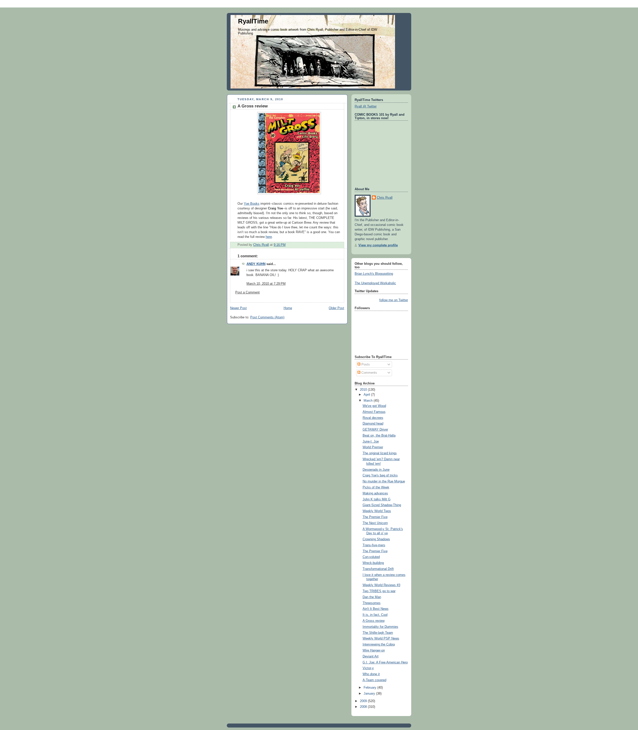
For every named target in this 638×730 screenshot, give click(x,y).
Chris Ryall (385, 197)
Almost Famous (374, 412)
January (370, 693)
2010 (364, 389)
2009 (364, 701)
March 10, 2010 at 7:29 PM (266, 283)
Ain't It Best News (376, 609)
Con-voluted (371, 557)
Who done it (371, 674)
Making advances (375, 493)
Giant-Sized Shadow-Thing (382, 505)
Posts (365, 364)
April (367, 394)
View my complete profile (378, 245)
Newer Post (238, 308)
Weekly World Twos (377, 511)
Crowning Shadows (376, 539)
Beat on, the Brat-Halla (379, 435)
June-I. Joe (371, 441)
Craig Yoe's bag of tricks (380, 475)
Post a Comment (247, 292)
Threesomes (372, 603)
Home (288, 308)
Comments (368, 372)
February (370, 687)
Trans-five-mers (374, 545)
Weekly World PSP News (381, 638)
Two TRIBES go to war (379, 591)
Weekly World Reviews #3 (381, 585)
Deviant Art (371, 656)
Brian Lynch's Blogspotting (374, 273)
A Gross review (374, 621)
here (269, 237)
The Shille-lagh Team (378, 633)
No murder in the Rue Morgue (384, 481)
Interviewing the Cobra (379, 644)
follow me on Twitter (393, 300)
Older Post (336, 308)
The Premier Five (375, 517)
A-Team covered (374, 680)
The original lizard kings (380, 453)
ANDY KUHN (255, 264)
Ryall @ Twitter (366, 106)
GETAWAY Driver (375, 429)
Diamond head (373, 423)
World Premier (373, 447)
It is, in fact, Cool (375, 615)
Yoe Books (251, 203)
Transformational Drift (378, 569)
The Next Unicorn (375, 523)
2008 (364, 707)
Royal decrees (373, 418)
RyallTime (253, 21)
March (369, 400)
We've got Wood (374, 406)
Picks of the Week (376, 487)
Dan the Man (372, 597)
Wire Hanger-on (374, 650)
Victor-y (368, 668)
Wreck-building (373, 563)
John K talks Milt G (377, 499)
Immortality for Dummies (380, 627)
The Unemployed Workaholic (375, 283)
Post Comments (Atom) (267, 317)
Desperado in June (376, 469)
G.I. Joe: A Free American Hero (385, 662)
